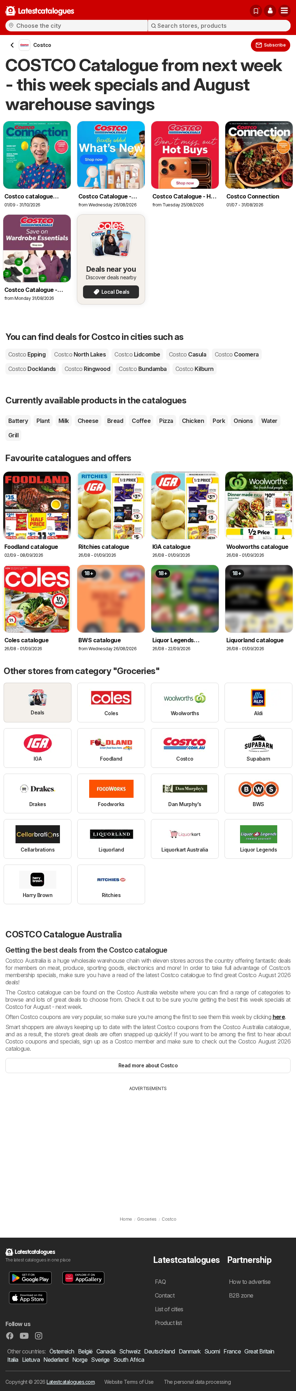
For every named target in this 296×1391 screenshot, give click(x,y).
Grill (13, 435)
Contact (164, 1295)
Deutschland (159, 1351)
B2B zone (241, 1295)
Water (269, 420)
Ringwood (87, 368)
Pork (219, 420)
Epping (26, 354)
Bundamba (142, 368)
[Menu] (284, 11)
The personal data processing (197, 1382)
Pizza (166, 420)
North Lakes (80, 354)
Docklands (32, 368)
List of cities (169, 1309)
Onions (243, 420)
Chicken (193, 420)
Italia (12, 1359)
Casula (187, 354)
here (279, 1016)
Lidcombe (137, 354)
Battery (18, 420)
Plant (42, 420)
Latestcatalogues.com (71, 1382)
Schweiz (129, 1351)
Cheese (88, 420)
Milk (63, 420)
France (232, 1351)
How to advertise (250, 1281)
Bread (115, 420)
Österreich (61, 1351)
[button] (270, 11)
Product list (168, 1322)
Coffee (141, 420)
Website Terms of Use (129, 1382)
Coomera (237, 354)
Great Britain (259, 1351)
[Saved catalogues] (256, 11)
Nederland (55, 1359)
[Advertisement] (148, 1146)
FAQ (160, 1281)
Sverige (100, 1359)
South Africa (128, 1359)
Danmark (190, 1351)
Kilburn (194, 368)
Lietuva (31, 1359)
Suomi (212, 1351)
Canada (106, 1351)
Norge (79, 1359)
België (85, 1351)
